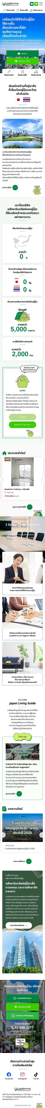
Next (42, 479)
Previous (3, 479)
